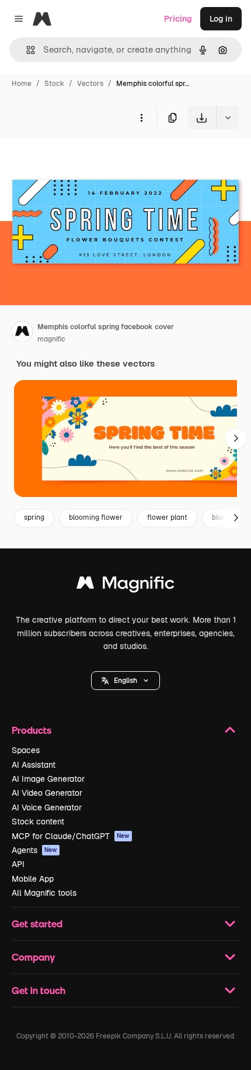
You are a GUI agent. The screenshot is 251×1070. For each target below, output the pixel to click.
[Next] (235, 438)
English (125, 680)
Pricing (178, 18)
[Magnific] (125, 586)
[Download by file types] (227, 117)
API (18, 864)
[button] (125, 680)
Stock (54, 83)
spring (34, 517)
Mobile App (33, 879)
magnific (51, 339)
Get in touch (38, 990)
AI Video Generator (47, 793)
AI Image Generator (48, 779)
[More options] (141, 117)
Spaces (26, 750)
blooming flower (96, 517)
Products (31, 730)
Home (22, 83)
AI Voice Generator (47, 807)
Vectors (90, 83)
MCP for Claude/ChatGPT (71, 836)
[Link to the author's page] (22, 333)
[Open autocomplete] (26, 50)
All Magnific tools (44, 893)
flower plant (167, 517)
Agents (34, 850)
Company (33, 957)
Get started (37, 923)
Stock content (38, 821)
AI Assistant (33, 765)
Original (74, 156)
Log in (221, 18)
